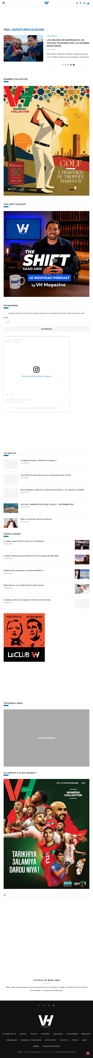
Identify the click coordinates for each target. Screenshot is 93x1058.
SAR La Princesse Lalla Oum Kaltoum (36, 519)
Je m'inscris (46, 329)
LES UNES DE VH (9, 1034)
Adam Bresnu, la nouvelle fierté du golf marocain (24, 585)
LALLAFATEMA (72, 1034)
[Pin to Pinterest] (71, 65)
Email (6, 317)
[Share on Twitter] (68, 65)
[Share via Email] (74, 65)
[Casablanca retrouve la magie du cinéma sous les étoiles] (82, 603)
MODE (84, 1040)
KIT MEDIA (45, 1034)
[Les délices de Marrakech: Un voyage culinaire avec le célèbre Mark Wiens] (23, 48)
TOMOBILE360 (11, 1040)
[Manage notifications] (88, 1053)
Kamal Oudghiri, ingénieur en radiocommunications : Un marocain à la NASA (52, 490)
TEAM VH (34, 1034)
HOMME (36, 1046)
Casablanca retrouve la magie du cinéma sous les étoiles (27, 600)
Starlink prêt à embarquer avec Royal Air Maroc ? (24, 570)
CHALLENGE (58, 1034)
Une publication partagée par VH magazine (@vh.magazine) (36, 408)
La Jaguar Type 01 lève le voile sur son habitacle (24, 541)
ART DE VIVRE (50, 1040)
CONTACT (23, 1034)
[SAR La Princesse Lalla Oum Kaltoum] (11, 523)
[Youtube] (88, 3)
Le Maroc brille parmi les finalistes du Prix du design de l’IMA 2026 (31, 556)
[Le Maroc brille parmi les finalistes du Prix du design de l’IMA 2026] (82, 559)
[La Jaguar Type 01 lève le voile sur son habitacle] (82, 545)
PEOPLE (75, 1040)
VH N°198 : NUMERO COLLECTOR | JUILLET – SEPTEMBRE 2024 (47, 504)
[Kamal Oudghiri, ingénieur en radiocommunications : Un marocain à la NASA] (11, 493)
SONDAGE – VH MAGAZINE (31, 1040)
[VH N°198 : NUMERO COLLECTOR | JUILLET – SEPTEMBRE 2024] (11, 508)
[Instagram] (84, 3)
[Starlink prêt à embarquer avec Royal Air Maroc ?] (82, 574)
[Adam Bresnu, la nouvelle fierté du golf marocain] (82, 589)
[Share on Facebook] (65, 65)
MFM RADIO (85, 1034)
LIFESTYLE (64, 1040)
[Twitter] (80, 3)
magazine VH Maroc (47, 1052)
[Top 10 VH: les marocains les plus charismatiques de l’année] (11, 479)
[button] (6, 738)
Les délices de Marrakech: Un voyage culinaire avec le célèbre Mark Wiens (68, 43)
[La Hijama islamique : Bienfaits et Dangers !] (11, 464)
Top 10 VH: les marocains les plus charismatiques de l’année (46, 475)
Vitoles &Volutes (46, 738)
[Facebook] (77, 3)
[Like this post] (62, 65)
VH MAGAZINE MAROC (51, 1046)
